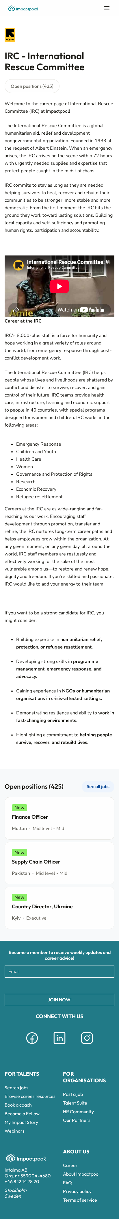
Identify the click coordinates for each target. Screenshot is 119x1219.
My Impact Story (21, 1122)
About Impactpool (81, 1174)
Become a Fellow (22, 1113)
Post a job (73, 1094)
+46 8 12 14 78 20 (22, 1181)
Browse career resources (30, 1096)
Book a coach (18, 1105)
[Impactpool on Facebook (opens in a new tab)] (32, 1045)
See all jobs (98, 786)
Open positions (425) (32, 86)
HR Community (78, 1111)
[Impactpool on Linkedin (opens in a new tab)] (59, 1045)
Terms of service (80, 1200)
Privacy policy (77, 1191)
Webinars (15, 1131)
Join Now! (60, 1000)
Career (70, 1165)
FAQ (67, 1182)
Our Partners (76, 1120)
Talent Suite (75, 1103)
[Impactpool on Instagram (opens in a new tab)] (87, 1045)
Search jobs (16, 1087)
